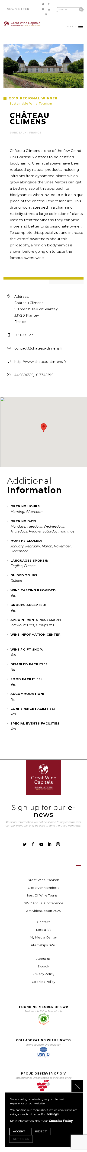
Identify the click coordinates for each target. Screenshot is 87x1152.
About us (43, 958)
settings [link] (52, 1114)
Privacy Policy (43, 974)
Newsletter (18, 9)
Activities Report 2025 (43, 910)
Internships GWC (43, 945)
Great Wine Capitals (43, 880)
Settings (21, 1139)
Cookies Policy (43, 981)
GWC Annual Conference (43, 903)
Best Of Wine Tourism (43, 895)
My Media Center (43, 937)
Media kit (43, 929)
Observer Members (43, 887)
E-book (43, 966)
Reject (41, 1131)
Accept (19, 1131)
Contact (43, 922)
